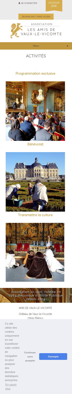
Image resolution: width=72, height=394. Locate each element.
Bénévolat (35, 144)
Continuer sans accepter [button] (30, 356)
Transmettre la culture (35, 215)
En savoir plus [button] (11, 386)
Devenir (54, 5)
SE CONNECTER (28, 3)
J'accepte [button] (53, 356)
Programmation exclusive (35, 73)
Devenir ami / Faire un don (36, 16)
